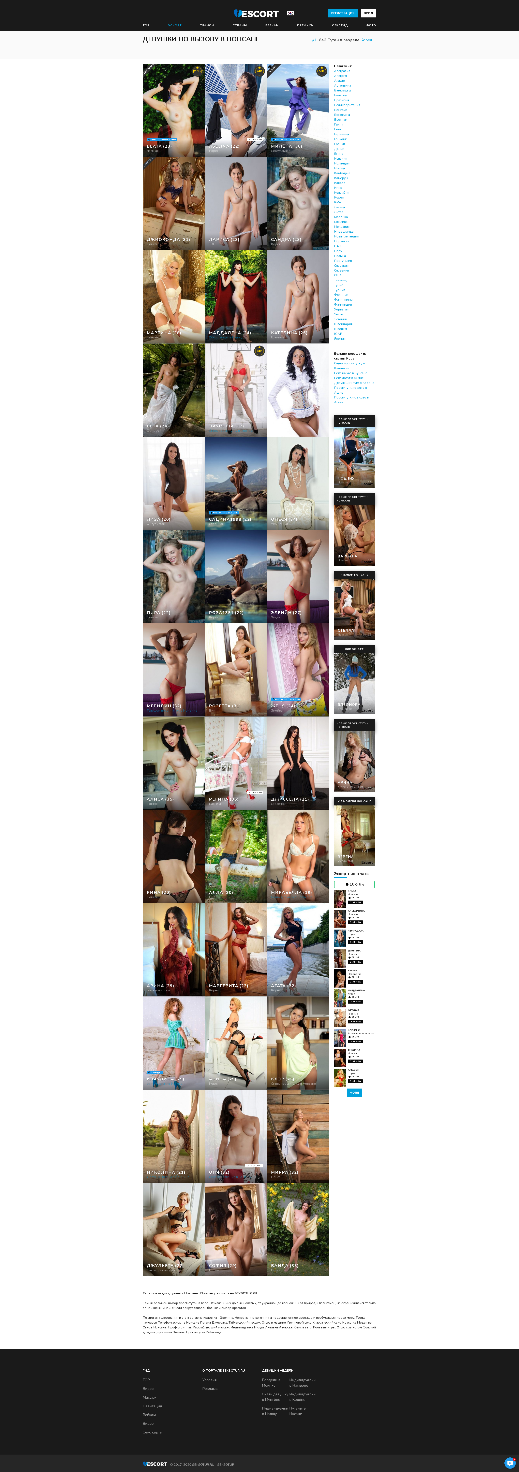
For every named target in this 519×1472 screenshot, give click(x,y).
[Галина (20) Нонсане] (174, 110)
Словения (341, 270)
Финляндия (343, 304)
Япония (339, 338)
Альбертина (356, 911)
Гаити (338, 124)
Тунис (338, 285)
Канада (339, 183)
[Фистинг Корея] (236, 203)
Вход (368, 13)
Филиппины (343, 299)
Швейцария (343, 324)
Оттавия (353, 1010)
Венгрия (340, 110)
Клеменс (354, 1030)
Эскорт (175, 25)
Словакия (341, 265)
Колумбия (341, 192)
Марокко (341, 217)
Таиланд (340, 280)
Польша (340, 256)
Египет (339, 153)
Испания (340, 158)
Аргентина (342, 85)
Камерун (341, 178)
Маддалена (356, 990)
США (338, 275)
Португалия (343, 261)
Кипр (338, 188)
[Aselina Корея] (236, 110)
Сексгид (340, 25)
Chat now (355, 902)
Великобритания (347, 105)
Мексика (340, 222)
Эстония (340, 319)
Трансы (207, 25)
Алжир (339, 80)
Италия (339, 168)
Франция (341, 295)
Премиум (305, 25)
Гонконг (340, 139)
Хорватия (341, 309)
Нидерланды (344, 231)
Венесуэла (342, 115)
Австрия (340, 76)
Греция (339, 144)
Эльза (352, 891)
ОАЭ (337, 246)
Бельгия (340, 95)
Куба (337, 202)
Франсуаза (356, 930)
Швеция (340, 329)
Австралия (342, 71)
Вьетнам (340, 119)
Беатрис (353, 970)
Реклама (210, 1388)
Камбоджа (342, 173)
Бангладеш (342, 90)
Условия (209, 1380)
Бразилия (341, 100)
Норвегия (341, 241)
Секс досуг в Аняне (349, 378)
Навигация (152, 1406)
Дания (339, 149)
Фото (371, 25)
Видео (148, 1388)
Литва (338, 212)
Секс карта (152, 1432)
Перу (338, 251)
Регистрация (343, 13)
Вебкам (272, 25)
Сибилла (354, 1050)
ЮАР (338, 334)
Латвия (339, 207)
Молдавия (342, 226)
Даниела (354, 950)
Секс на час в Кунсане (350, 373)
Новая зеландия (346, 236)
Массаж (149, 1397)
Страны (240, 25)
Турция (339, 290)
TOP (146, 25)
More (354, 1093)
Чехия (338, 314)
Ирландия (342, 163)
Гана (337, 129)
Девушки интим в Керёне (354, 383)
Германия (341, 134)
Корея (366, 40)
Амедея (353, 1070)
